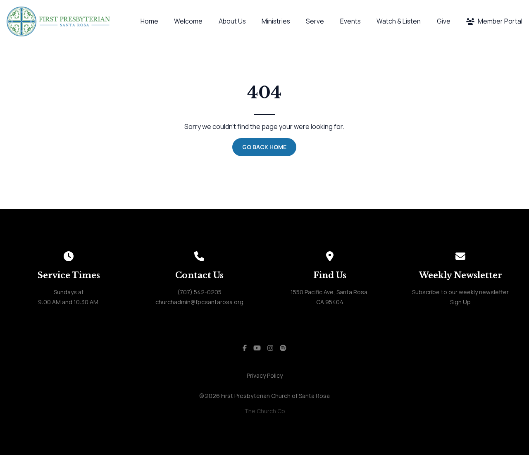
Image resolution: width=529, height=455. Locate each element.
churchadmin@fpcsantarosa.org (199, 302)
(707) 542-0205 (199, 292)
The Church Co (264, 411)
